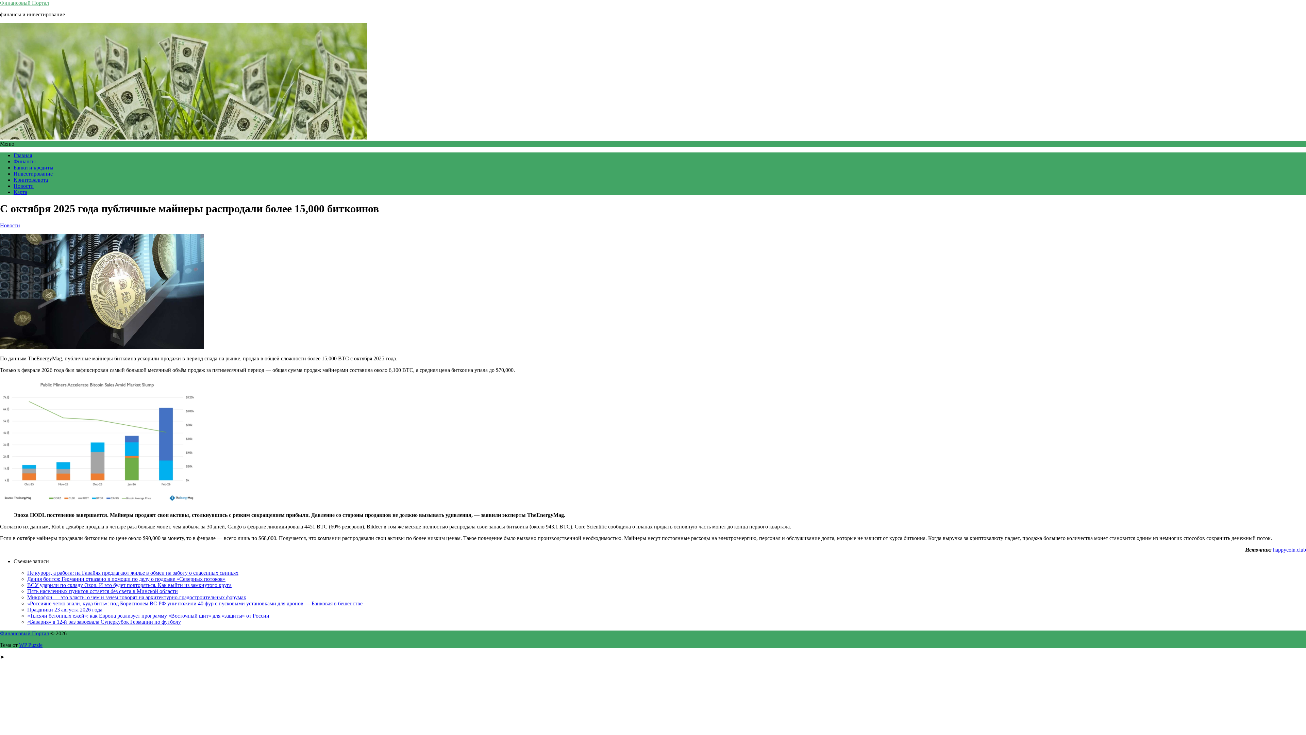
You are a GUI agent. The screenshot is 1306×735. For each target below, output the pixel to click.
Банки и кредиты (33, 167)
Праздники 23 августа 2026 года (64, 609)
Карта (20, 192)
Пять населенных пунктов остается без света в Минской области (102, 591)
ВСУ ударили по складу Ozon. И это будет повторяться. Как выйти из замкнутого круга (129, 585)
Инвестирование (33, 174)
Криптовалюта (31, 180)
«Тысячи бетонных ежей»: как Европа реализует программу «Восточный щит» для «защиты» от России (148, 616)
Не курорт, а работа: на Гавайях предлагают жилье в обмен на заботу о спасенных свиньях (132, 573)
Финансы (25, 161)
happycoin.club (1289, 550)
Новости (24, 186)
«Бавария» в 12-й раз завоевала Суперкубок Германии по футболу (104, 622)
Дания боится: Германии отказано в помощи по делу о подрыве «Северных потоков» (126, 579)
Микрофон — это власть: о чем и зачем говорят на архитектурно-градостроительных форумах (136, 597)
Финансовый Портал (24, 3)
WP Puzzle (31, 645)
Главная (23, 155)
